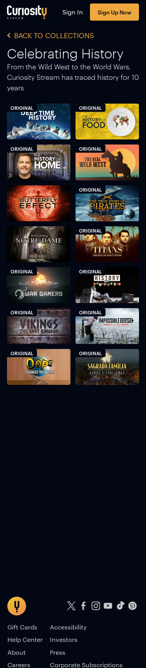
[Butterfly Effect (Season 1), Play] (38, 203)
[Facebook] (83, 606)
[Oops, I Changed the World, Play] (38, 367)
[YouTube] (108, 606)
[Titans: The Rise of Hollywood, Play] (107, 244)
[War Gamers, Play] (38, 285)
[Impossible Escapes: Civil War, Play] (107, 326)
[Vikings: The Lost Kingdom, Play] (38, 326)
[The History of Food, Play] (107, 121)
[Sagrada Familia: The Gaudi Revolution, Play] (107, 367)
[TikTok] (120, 606)
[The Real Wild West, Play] (107, 162)
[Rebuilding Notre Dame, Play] (38, 244)
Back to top (77, 572)
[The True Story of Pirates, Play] (107, 203)
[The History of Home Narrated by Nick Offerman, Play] (38, 162)
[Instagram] (96, 606)
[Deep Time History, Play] (38, 121)
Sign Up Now (114, 12)
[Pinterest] (133, 606)
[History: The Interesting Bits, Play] (107, 285)
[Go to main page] (27, 12)
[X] (71, 606)
